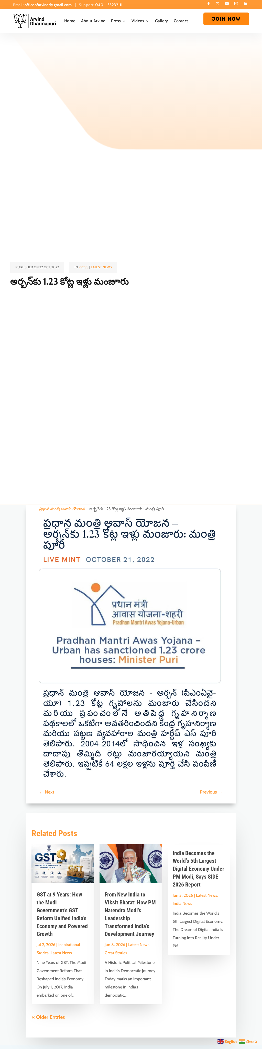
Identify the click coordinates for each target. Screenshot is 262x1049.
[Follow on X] (217, 3)
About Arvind (93, 20)
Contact (181, 20)
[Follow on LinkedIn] (245, 3)
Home (69, 20)
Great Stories (116, 952)
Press (116, 20)
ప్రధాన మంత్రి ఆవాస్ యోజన (62, 508)
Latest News (101, 267)
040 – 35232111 (109, 5)
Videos (138, 20)
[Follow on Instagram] (236, 3)
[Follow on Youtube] (227, 3)
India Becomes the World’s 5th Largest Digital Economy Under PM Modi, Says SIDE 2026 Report (198, 869)
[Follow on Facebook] (208, 3)
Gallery (161, 20)
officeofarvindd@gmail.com (49, 5)
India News (182, 903)
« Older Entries (48, 1017)
